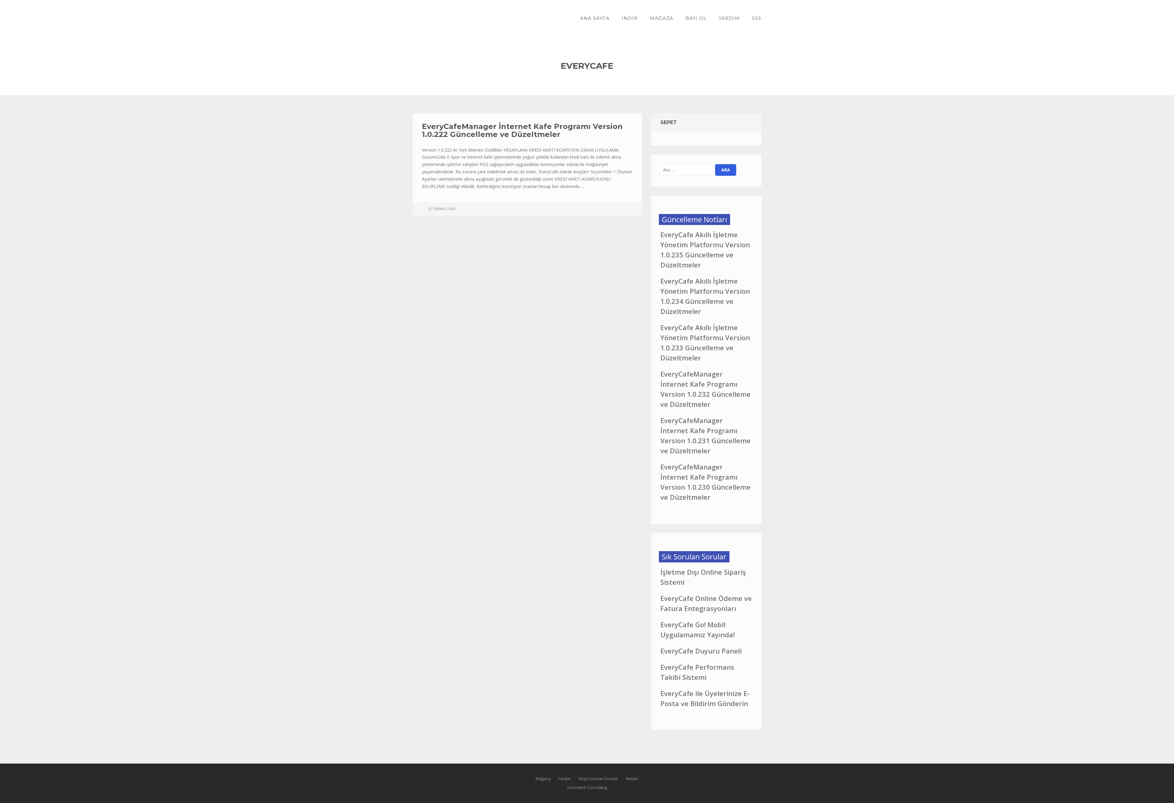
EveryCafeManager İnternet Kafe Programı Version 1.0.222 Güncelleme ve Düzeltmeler (522, 130)
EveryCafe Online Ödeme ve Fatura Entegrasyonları (706, 603)
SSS (756, 18)
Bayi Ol (696, 18)
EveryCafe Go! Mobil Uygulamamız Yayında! (697, 629)
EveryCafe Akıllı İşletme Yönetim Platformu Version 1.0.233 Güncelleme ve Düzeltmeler (705, 342)
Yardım (729, 18)
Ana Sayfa (595, 18)
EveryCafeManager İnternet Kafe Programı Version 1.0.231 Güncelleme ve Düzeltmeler (705, 435)
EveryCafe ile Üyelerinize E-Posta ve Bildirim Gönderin (705, 698)
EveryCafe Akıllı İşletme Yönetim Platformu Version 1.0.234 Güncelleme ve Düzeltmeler (705, 296)
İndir (630, 18)
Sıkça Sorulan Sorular (598, 778)
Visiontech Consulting (587, 787)
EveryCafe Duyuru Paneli (701, 650)
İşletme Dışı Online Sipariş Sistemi (703, 577)
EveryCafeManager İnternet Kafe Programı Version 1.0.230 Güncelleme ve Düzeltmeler (705, 482)
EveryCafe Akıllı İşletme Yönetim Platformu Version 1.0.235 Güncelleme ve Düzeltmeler (705, 249)
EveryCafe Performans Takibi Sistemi (697, 672)
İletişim (632, 778)
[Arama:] (687, 170)
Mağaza (661, 18)
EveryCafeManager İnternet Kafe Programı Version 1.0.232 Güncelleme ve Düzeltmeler (705, 389)
